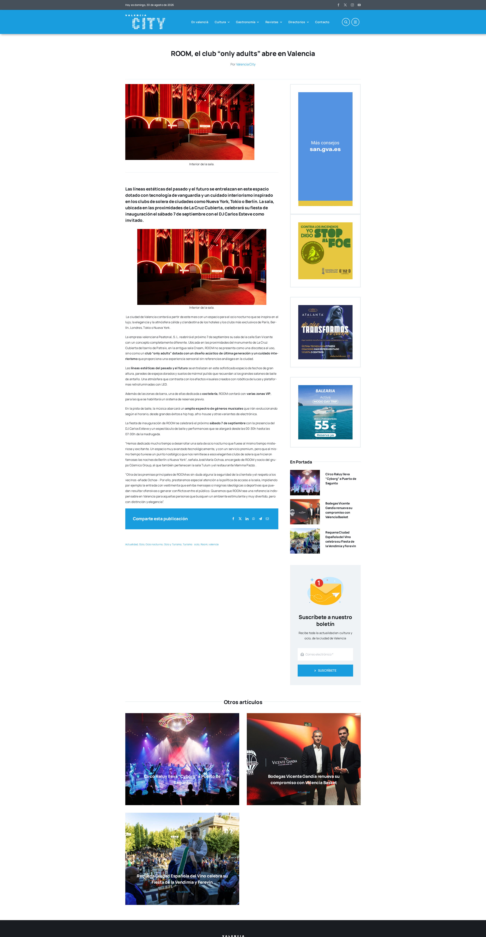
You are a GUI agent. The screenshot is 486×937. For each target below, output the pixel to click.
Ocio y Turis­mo (172, 544)
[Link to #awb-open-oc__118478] (346, 22)
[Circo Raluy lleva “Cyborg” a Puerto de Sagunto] (305, 472)
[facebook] (338, 4)
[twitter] (345, 4)
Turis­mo (188, 544)
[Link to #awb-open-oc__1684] (355, 22)
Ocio (141, 544)
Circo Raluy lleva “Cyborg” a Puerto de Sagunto (340, 478)
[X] (240, 519)
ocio (196, 544)
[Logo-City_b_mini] (145, 16)
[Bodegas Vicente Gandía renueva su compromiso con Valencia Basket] (305, 502)
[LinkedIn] (247, 519)
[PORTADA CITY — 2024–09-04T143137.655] (189, 85)
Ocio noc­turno (154, 544)
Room (204, 544)
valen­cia (214, 544)
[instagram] (352, 4)
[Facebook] (233, 519)
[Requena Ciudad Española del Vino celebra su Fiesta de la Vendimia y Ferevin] (305, 531)
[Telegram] (260, 519)
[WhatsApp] (253, 519)
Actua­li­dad (131, 544)
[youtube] (359, 4)
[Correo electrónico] (267, 519)
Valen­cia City (246, 64)
